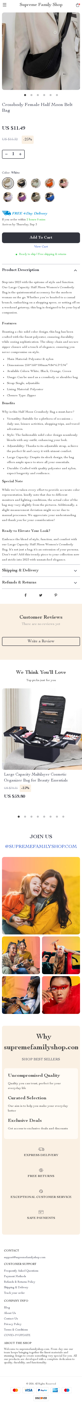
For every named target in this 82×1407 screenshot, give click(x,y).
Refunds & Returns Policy (19, 1282)
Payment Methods (15, 1276)
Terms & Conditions (16, 1330)
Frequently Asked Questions (21, 1271)
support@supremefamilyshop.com (25, 1257)
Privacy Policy (12, 1324)
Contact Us (11, 1318)
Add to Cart (41, 238)
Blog (7, 1307)
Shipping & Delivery (16, 1287)
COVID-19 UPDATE (17, 1335)
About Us (10, 1313)
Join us (41, 837)
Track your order (14, 1293)
